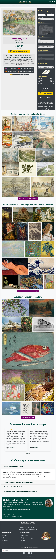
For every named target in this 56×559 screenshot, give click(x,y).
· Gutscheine (22, 540)
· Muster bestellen (23, 542)
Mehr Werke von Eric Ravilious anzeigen (28, 198)
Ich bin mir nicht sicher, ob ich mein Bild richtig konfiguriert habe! (20, 491)
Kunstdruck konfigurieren (20, 51)
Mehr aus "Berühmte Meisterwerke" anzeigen (28, 291)
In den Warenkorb (46, 93)
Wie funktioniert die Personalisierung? (13, 466)
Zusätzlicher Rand (41, 17)
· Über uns (4, 543)
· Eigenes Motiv (23, 534)
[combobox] (46, 19)
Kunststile (8, 5)
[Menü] (1, 1)
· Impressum (4, 535)
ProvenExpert (11, 447)
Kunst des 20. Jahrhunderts (17, 5)
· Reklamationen (5, 542)
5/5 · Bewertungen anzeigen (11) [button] (22, 74)
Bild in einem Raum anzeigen (26, 71)
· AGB (3, 537)
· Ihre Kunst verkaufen (24, 535)
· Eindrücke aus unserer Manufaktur (26, 538)
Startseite (3, 5)
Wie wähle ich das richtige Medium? (13, 487)
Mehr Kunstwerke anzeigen (28, 417)
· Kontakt (4, 534)
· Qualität (21, 537)
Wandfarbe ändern (11, 71)
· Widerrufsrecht (5, 540)
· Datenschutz (4, 538)
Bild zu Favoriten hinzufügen (26, 68)
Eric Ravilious (26, 5)
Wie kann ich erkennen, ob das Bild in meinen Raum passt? (19, 482)
